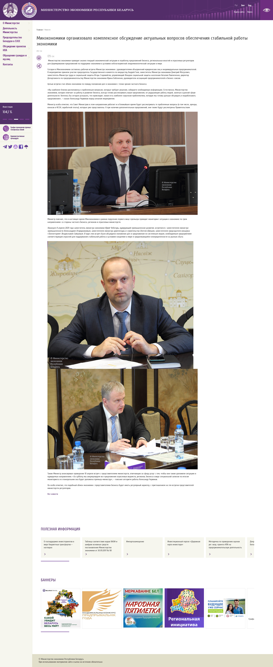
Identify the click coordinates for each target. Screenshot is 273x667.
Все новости (52, 494)
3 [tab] (16, 119)
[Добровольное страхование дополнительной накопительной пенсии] (225, 608)
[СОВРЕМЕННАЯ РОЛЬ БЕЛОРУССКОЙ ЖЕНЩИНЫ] (143, 608)
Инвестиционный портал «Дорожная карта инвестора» (183, 543)
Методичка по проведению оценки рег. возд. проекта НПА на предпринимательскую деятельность (225, 544)
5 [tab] (27, 119)
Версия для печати (41, 58)
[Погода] (26, 147)
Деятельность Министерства (10, 30)
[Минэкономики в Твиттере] (10, 147)
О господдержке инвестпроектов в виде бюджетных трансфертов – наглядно (59, 544)
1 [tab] (5, 119)
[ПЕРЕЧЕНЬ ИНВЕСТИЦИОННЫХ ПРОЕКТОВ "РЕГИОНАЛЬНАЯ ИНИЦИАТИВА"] (184, 608)
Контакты (8, 64)
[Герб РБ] (10, 10)
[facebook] (21, 147)
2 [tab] (10, 119)
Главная (40, 30)
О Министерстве (11, 23)
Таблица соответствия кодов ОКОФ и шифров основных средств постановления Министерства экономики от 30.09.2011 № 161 (101, 546)
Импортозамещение (135, 541)
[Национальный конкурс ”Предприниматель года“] (101, 604)
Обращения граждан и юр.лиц (15, 57)
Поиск (249, 12)
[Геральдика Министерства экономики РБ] (29, 10)
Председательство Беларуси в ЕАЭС (12, 39)
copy (39, 66)
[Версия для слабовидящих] (266, 10)
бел (243, 5)
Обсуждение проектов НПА (14, 48)
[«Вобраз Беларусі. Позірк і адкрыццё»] (60, 608)
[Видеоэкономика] (16, 147)
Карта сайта (239, 12)
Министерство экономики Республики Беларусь (87, 10)
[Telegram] (5, 147)
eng (249, 5)
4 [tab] (22, 119)
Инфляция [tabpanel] (7, 110)
